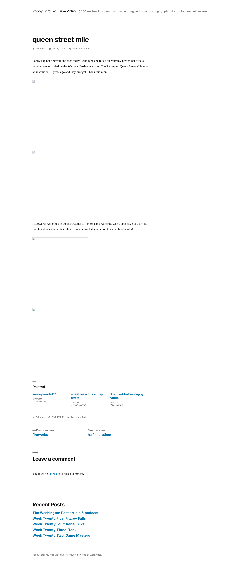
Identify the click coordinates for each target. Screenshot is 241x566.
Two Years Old (78, 417)
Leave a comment (81, 48)
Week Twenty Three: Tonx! (55, 530)
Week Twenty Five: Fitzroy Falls (59, 518)
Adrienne (40, 48)
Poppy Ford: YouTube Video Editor (59, 11)
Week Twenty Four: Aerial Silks (58, 524)
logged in (54, 474)
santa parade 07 (44, 394)
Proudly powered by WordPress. (85, 554)
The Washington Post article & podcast (65, 513)
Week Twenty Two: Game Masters (61, 535)
